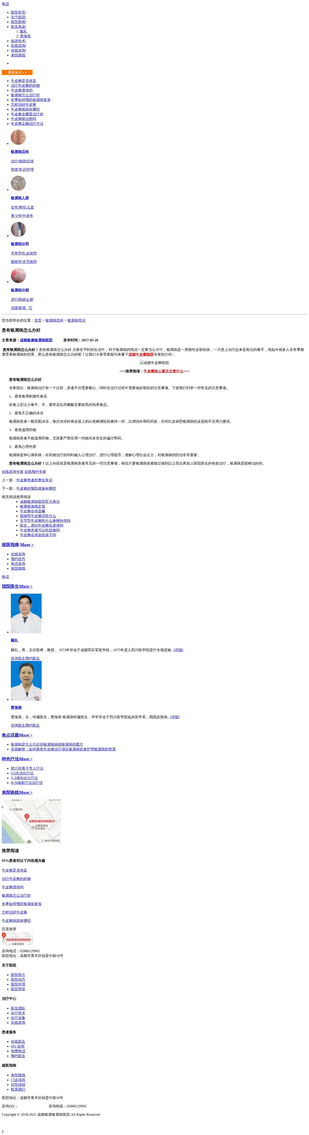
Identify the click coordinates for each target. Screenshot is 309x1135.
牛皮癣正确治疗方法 (27, 123)
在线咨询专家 (13, 472)
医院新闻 (18, 22)
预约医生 (32, 658)
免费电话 (18, 1051)
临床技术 (18, 41)
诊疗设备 (18, 1018)
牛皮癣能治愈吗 (23, 119)
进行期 (16, 299)
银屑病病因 (52, 744)
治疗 (14, 161)
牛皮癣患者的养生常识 (34, 480)
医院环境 (18, 984)
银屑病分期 (20, 290)
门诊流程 (18, 1080)
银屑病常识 (76, 320)
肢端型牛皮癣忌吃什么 (38, 516)
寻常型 (16, 253)
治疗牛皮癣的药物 (25, 85)
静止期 (27, 299)
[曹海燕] (26, 699)
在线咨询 (18, 46)
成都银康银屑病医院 (36, 340)
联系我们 (18, 1089)
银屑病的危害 (105, 749)
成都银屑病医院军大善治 (40, 502)
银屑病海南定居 (32, 506)
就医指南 (10, 544)
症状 (30, 161)
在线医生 (18, 1041)
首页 (38, 320)
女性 (14, 207)
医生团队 (18, 1008)
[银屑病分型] (18, 236)
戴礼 (23, 31)
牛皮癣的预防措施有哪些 (36, 488)
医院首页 (18, 12)
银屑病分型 (20, 244)
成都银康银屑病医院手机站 (23, 1123)
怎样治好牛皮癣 (23, 104)
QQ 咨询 (17, 1046)
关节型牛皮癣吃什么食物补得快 (45, 521)
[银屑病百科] (18, 143)
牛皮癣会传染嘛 (32, 511)
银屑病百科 (20, 152)
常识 (22, 169)
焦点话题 (10, 735)
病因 (22, 161)
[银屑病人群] (18, 189)
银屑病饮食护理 (81, 749)
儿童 (30, 207)
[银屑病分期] (18, 282)
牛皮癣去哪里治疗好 (27, 114)
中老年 (27, 216)
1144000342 (27, 1106)
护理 (30, 169)
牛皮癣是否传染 (23, 81)
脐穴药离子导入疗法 (27, 768)
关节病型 (29, 262)
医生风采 (18, 27)
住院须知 (18, 1085)
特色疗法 (10, 759)
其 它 (27, 308)
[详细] (178, 650)
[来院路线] (31, 842)
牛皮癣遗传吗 (22, 90)
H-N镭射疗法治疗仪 (27, 783)
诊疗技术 (18, 1013)
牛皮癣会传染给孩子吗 (38, 535)
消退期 (16, 308)
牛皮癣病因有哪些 (25, 109)
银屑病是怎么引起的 (27, 744)
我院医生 (10, 586)
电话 (5, 4)
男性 (22, 207)
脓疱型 (16, 262)
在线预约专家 (35, 472)
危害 (14, 169)
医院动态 (18, 979)
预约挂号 (18, 559)
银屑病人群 (20, 198)
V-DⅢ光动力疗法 (24, 778)
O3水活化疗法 (22, 773)
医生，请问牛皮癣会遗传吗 (41, 525)
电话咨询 (18, 564)
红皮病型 (29, 253)
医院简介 (18, 975)
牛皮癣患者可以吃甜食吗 (40, 530)
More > (27, 544)
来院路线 (18, 55)
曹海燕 (25, 36)
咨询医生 (18, 658)
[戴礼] (26, 632)
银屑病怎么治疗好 (25, 95)
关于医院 (18, 17)
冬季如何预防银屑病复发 (31, 100)
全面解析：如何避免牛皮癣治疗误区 (40, 749)
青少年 (16, 216)
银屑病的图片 (72, 744)
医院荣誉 (18, 989)
